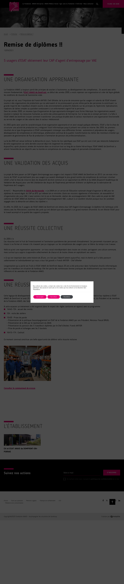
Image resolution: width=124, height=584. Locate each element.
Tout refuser (53, 297)
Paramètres (67, 297)
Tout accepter (40, 297)
